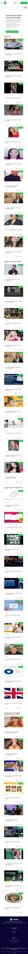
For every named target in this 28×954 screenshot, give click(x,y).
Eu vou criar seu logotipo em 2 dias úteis (13, 433)
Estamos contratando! (14, 941)
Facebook (6, 923)
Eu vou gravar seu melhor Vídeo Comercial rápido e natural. (11, 186)
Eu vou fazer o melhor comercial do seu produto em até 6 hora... (13, 456)
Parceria (14, 942)
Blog (14, 930)
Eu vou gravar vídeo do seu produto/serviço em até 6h (10, 478)
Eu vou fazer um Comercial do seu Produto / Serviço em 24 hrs (12, 732)
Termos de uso (10, 951)
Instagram (17, 923)
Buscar (25, 7)
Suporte (14, 933)
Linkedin (24, 923)
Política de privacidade (18, 951)
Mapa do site (3, 951)
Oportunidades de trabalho (12, 31)
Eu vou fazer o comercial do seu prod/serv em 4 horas (11, 820)
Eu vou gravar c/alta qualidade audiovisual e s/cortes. (11, 754)
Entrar (18, 2)
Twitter (11, 923)
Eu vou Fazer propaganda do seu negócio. (13, 229)
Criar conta (24, 2)
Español (14, 952)
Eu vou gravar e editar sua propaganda (13, 97)
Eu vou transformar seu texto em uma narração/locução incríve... (13, 412)
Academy (14, 931)
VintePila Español (14, 939)
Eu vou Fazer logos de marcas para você (13, 527)
